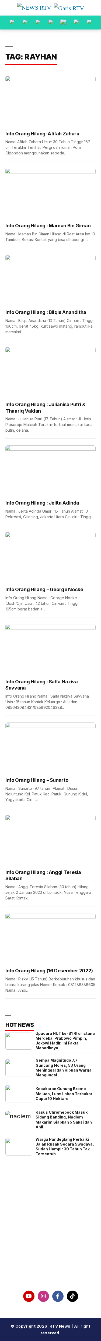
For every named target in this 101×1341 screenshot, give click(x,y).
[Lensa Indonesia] (12, 22)
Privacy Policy (50, 1243)
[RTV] (89, 22)
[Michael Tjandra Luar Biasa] (38, 22)
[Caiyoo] (50, 22)
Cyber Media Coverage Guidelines (50, 1257)
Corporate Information (50, 1229)
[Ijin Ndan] (25, 22)
